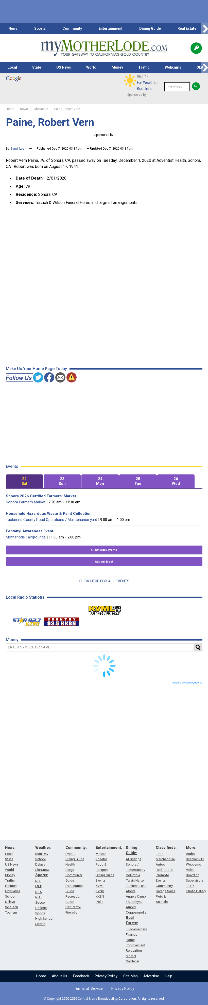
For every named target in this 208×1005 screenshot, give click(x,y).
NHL (38, 897)
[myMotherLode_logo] (104, 48)
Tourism (11, 912)
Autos (160, 864)
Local (12, 67)
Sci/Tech (11, 907)
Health (70, 864)
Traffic (144, 67)
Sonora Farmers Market (25, 502)
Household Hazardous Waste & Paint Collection (49, 513)
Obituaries (12, 891)
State (36, 67)
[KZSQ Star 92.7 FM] (24, 620)
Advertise (151, 976)
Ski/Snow (42, 870)
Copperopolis (136, 912)
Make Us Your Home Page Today (36, 368)
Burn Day (41, 854)
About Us (59, 976)
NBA (38, 892)
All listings (133, 859)
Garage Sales (165, 891)
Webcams (173, 67)
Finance (131, 934)
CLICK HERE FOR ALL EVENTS (104, 581)
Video (190, 870)
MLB (38, 886)
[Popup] (196, 48)
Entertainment (111, 28)
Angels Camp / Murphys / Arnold (136, 902)
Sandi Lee (17, 148)
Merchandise (165, 859)
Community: (76, 847)
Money (117, 67)
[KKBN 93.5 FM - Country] (61, 620)
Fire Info (71, 912)
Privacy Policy (106, 976)
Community (72, 28)
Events (70, 854)
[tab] (24, 481)
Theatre (101, 859)
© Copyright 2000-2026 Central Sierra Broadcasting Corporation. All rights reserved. (104, 998)
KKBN (100, 896)
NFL (38, 881)
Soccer (40, 902)
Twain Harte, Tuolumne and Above (136, 886)
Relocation (134, 950)
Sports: (41, 875)
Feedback (81, 976)
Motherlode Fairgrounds (26, 537)
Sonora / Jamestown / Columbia (135, 870)
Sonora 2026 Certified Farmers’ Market (41, 496)
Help (168, 976)
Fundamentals (136, 929)
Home (41, 976)
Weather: (43, 847)
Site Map (130, 976)
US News (63, 67)
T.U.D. (190, 886)
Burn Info (144, 89)
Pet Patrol (73, 907)
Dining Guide (150, 28)
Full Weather (147, 83)
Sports (40, 28)
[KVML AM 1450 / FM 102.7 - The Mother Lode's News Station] (105, 609)
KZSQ (100, 891)
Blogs (69, 870)
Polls (99, 902)
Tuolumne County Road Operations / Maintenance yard (51, 519)
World (91, 67)
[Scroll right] (204, 28)
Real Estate (187, 28)
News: (10, 847)
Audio (190, 854)
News (13, 28)
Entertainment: (109, 847)
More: (191, 847)
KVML (100, 886)
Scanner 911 (195, 859)
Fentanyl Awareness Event (29, 531)
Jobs (159, 854)
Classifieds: (166, 847)
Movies (101, 854)
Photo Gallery (196, 891)
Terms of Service (88, 988)
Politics (10, 886)
